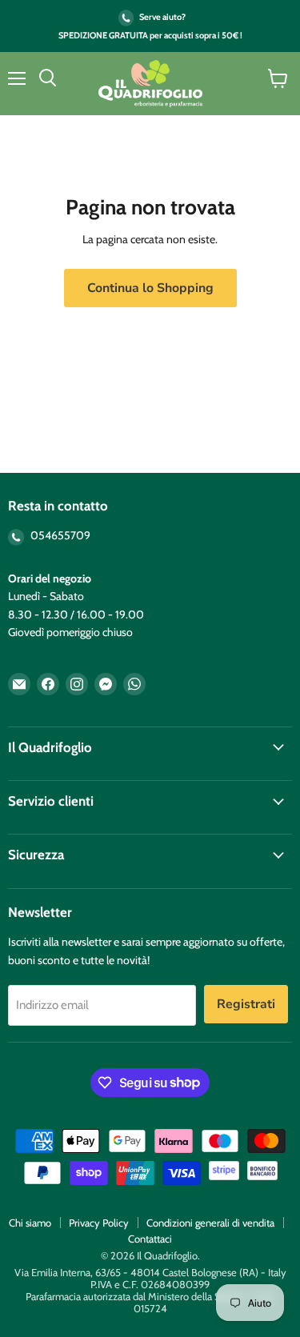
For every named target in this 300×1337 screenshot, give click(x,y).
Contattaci (150, 1238)
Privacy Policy (99, 1222)
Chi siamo (30, 1222)
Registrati (246, 1004)
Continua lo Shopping (150, 288)
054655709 (59, 535)
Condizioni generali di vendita (210, 1222)
